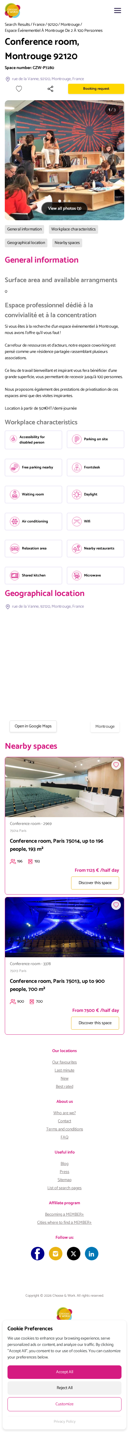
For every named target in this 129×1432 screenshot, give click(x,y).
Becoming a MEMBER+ (64, 1214)
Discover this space (95, 883)
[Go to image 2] (64, 201)
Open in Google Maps (33, 726)
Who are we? (64, 1113)
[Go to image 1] (59, 201)
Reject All (65, 1388)
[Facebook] (37, 1253)
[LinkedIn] (91, 1253)
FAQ (64, 1137)
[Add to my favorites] (19, 88)
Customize (65, 1404)
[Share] (51, 88)
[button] (117, 10)
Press (64, 1172)
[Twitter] (73, 1253)
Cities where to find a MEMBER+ (64, 1223)
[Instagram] (55, 1253)
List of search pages (64, 1188)
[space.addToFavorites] (116, 765)
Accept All (64, 1372)
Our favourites (64, 1062)
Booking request (96, 89)
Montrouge (70, 25)
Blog (64, 1164)
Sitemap (64, 1180)
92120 (53, 25)
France (39, 25)
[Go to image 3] (69, 201)
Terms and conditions (64, 1129)
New (64, 1079)
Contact (64, 1121)
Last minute (64, 1070)
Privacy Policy (65, 1422)
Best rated (64, 1087)
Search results (17, 25)
